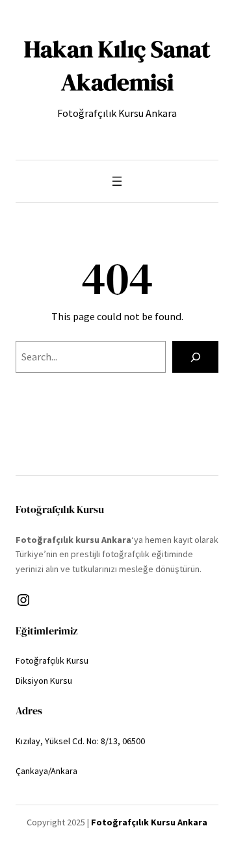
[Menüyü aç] (117, 181)
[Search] (195, 357)
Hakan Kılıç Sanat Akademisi (117, 65)
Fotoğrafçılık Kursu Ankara (149, 822)
